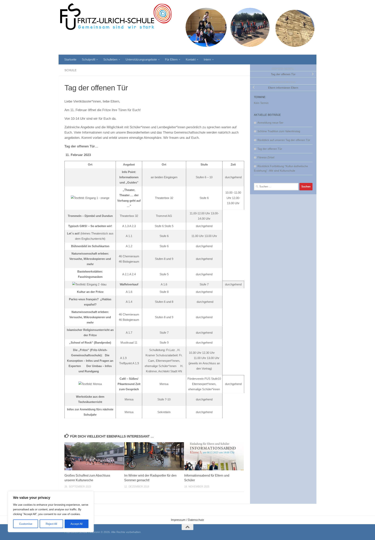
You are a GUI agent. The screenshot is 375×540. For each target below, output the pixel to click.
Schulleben (110, 59)
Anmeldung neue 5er (270, 122)
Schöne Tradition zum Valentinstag (278, 131)
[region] (51, 511)
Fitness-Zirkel (265, 157)
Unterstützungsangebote (141, 59)
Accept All (76, 523)
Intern (207, 59)
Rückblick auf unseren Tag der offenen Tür (283, 140)
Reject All (51, 523)
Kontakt (191, 59)
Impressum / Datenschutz (187, 519)
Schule (70, 70)
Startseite (70, 59)
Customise (25, 523)
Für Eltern (171, 59)
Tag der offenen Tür (269, 148)
